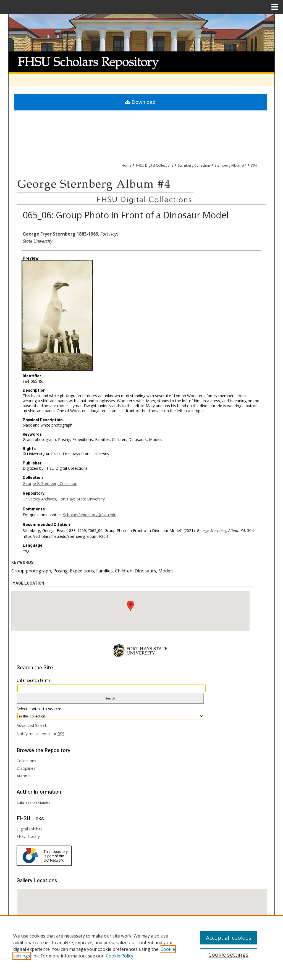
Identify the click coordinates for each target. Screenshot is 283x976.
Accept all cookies (228, 937)
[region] (141, 945)
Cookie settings (228, 954)
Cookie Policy (119, 956)
